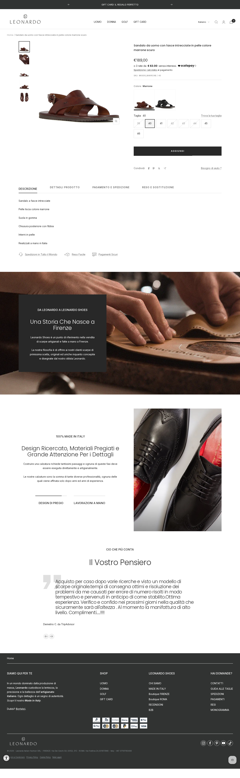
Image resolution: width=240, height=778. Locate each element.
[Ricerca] (216, 22)
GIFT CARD (140, 22)
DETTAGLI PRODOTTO (65, 187)
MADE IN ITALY (157, 688)
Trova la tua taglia (211, 115)
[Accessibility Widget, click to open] (6, 758)
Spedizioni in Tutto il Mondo (41, 254)
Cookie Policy (45, 757)
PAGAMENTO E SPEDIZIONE (110, 187)
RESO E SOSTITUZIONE (158, 187)
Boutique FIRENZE (159, 693)
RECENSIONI (156, 704)
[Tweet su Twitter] (159, 168)
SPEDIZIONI (217, 693)
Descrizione (28, 189)
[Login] (223, 22)
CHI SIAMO (155, 683)
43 (183, 123)
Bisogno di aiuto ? (211, 168)
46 (138, 133)
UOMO (98, 22)
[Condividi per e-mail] (165, 168)
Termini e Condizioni (16, 757)
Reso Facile (78, 254)
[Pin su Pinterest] (153, 168)
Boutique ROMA (158, 699)
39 (138, 123)
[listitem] (144, 99)
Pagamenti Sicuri (108, 254)
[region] (178, 100)
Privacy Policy (32, 757)
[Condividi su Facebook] (149, 168)
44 (194, 123)
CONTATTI (217, 683)
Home (10, 35)
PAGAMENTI (218, 699)
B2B (151, 709)
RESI (213, 704)
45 (206, 123)
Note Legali (57, 757)
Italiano (202, 22)
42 (172, 123)
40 (149, 123)
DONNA (111, 22)
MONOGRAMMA (220, 709)
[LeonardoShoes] (23, 741)
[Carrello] (231, 22)
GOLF (125, 22)
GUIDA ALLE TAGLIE (222, 688)
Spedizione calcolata (145, 70)
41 (161, 123)
